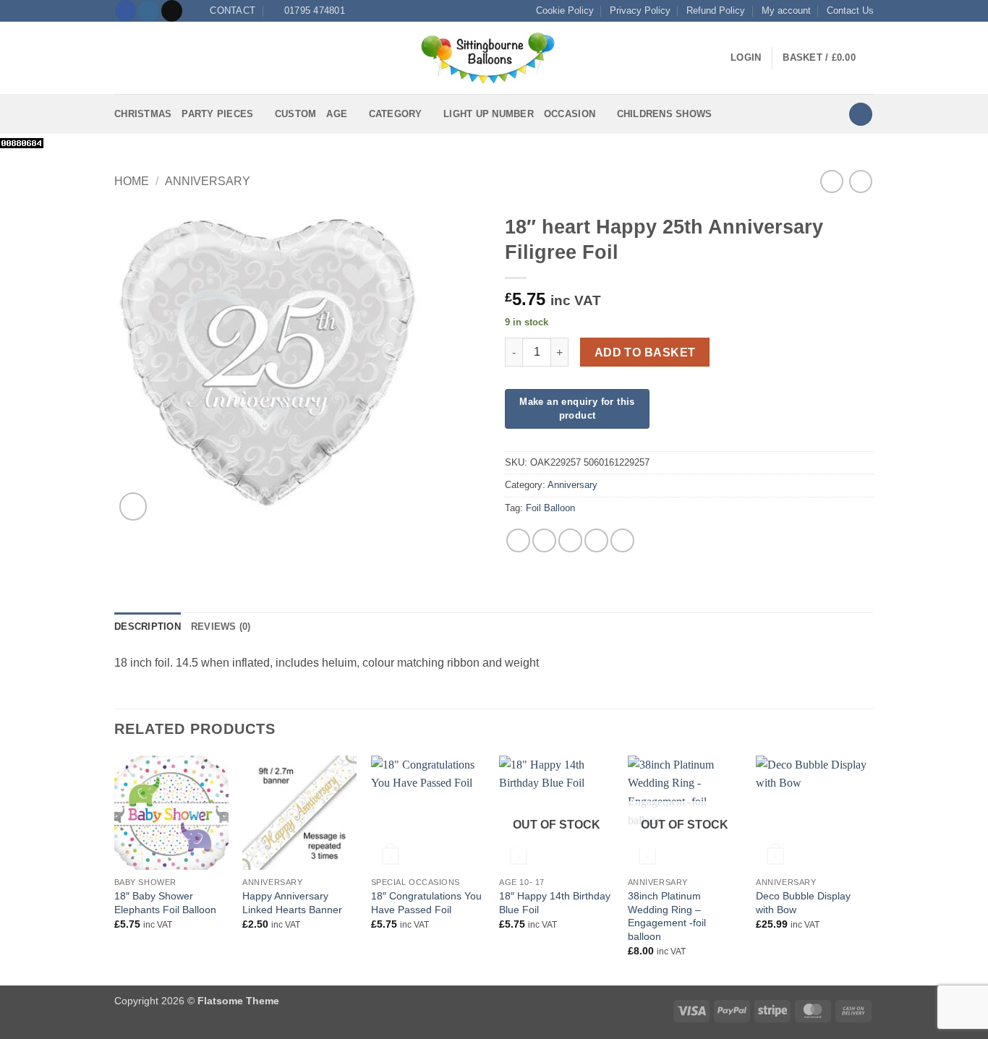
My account (786, 10)
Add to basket (645, 352)
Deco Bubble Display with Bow (803, 902)
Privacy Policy (640, 10)
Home (131, 181)
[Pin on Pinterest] (596, 540)
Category (395, 113)
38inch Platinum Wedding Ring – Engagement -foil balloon (667, 916)
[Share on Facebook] (518, 540)
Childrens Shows (664, 113)
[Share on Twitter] (544, 540)
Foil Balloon (550, 508)
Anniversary (207, 181)
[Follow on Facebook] (125, 11)
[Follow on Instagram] (148, 11)
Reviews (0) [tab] (221, 626)
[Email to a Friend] (570, 540)
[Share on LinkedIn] (622, 540)
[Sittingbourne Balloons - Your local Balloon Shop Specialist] (494, 58)
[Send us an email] (171, 11)
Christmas (142, 113)
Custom (296, 113)
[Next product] (831, 181)
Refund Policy (715, 10)
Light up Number (488, 113)
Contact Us (850, 10)
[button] (123, 58)
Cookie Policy (565, 10)
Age (336, 113)
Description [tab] (147, 626)
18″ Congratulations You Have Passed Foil (426, 902)
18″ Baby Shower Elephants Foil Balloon (165, 902)
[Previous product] (860, 181)
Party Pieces (217, 113)
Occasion (569, 113)
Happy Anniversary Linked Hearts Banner (292, 902)
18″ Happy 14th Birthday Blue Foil (554, 902)
